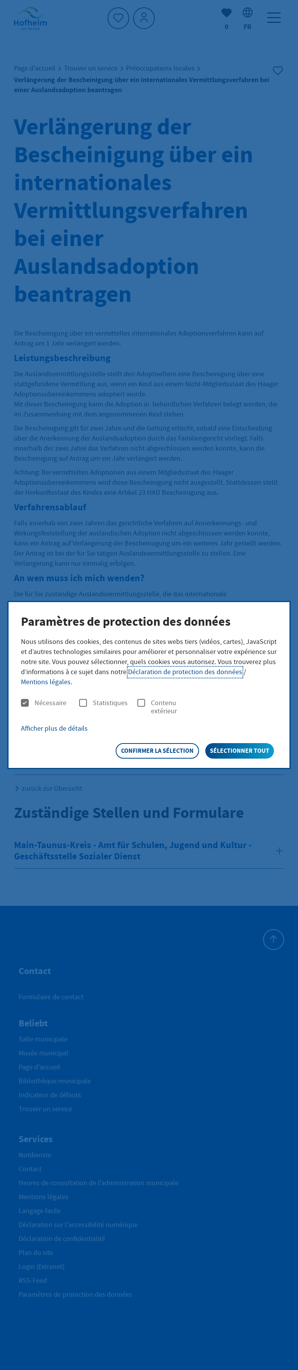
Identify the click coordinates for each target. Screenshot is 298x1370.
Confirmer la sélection (157, 751)
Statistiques (110, 703)
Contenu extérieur (164, 707)
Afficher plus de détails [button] (54, 728)
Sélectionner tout (239, 751)
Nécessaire (50, 703)
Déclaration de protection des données (185, 672)
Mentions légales (46, 682)
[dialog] (149, 685)
